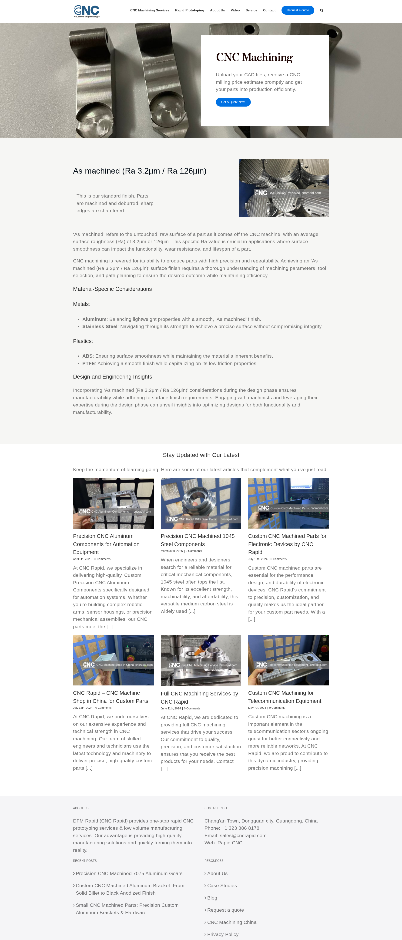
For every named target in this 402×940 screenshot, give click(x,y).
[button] (321, 10)
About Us (217, 873)
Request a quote (225, 910)
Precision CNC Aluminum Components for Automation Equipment (106, 544)
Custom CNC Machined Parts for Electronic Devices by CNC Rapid (287, 544)
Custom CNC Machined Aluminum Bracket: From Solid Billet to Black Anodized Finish (130, 889)
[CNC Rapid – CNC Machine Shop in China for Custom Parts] (113, 660)
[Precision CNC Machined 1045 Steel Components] (201, 503)
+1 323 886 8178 (240, 828)
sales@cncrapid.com (243, 835)
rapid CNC (182, 820)
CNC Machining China (232, 922)
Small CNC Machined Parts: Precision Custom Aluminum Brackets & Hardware (127, 908)
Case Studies (222, 885)
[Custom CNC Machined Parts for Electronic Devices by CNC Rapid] (288, 503)
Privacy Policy (223, 934)
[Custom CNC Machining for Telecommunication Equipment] (288, 660)
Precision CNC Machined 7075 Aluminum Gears (129, 873)
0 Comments (102, 559)
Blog (212, 897)
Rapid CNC (230, 842)
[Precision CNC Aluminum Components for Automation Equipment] (113, 503)
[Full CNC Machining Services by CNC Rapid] (201, 660)
